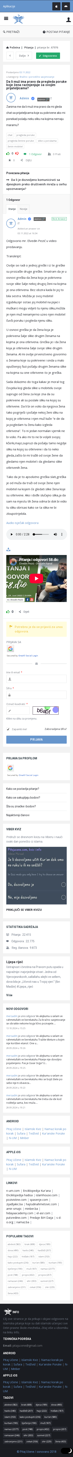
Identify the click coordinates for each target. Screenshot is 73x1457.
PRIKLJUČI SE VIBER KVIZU (24, 910)
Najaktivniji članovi (17, 815)
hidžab (28, 1256)
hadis (28, 1250)
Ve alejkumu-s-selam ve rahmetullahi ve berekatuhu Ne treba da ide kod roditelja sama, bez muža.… (34, 1099)
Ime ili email (14, 672)
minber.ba (31, 1209)
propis (28, 1274)
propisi (44, 1274)
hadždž (44, 1250)
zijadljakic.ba (14, 1204)
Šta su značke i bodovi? (21, 806)
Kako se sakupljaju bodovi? (23, 797)
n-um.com (13, 1191)
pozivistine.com (16, 1200)
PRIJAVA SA (13, 642)
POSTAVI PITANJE (58, 32)
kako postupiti (18, 1262)
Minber (24, 1138)
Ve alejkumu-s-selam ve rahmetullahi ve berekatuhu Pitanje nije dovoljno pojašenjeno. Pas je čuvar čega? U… (34, 1059)
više (9, 995)
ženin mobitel (15, 146)
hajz (13, 1256)
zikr (50, 1287)
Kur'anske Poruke (53, 1133)
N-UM (13, 1138)
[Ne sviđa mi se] (17, 153)
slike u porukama (47, 140)
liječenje (15, 1268)
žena (13, 1293)
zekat (35, 1287)
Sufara (21, 1133)
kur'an (38, 1262)
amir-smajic (14, 1209)
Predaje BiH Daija (41, 1218)
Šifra (10, 688)
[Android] (66, 6)
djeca (44, 1244)
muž (31, 1268)
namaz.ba (22, 1222)
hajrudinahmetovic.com (41, 1204)
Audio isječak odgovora (22, 523)
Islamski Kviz (33, 1129)
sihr (31, 1280)
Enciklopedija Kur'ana (37, 1191)
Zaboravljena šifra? (56, 729)
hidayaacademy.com (19, 1213)
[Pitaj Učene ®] (19, 19)
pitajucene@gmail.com (22, 1345)
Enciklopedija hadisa (19, 1195)
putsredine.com (16, 1218)
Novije (23, 208)
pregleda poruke (25, 135)
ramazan (15, 1280)
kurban (55, 1262)
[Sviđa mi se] (8, 153)
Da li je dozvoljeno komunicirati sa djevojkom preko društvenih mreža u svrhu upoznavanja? (36, 184)
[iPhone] (56, 6)
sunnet (46, 1280)
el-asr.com (43, 1213)
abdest (14, 1244)
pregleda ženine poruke (21, 140)
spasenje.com (39, 1200)
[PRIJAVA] (68, 19)
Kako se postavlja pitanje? (22, 788)
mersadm (11, 1016)
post (13, 1274)
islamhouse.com (46, 1195)
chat (10, 135)
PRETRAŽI (12, 32)
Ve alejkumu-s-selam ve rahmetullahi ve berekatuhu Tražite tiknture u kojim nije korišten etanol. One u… (35, 1039)
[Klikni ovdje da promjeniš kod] (46, 710)
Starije (12, 208)
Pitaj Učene (13, 1129)
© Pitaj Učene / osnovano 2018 (36, 1451)
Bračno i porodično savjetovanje (37, 76)
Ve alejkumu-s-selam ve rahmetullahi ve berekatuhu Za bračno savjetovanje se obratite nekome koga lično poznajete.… (35, 1019)
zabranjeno (17, 1287)
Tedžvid (34, 1133)
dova (13, 1250)
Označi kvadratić (17, 704)
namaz (48, 1268)
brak (30, 1244)
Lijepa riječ (14, 962)
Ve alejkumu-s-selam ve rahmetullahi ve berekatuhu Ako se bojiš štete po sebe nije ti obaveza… (34, 1079)
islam (43, 1256)
